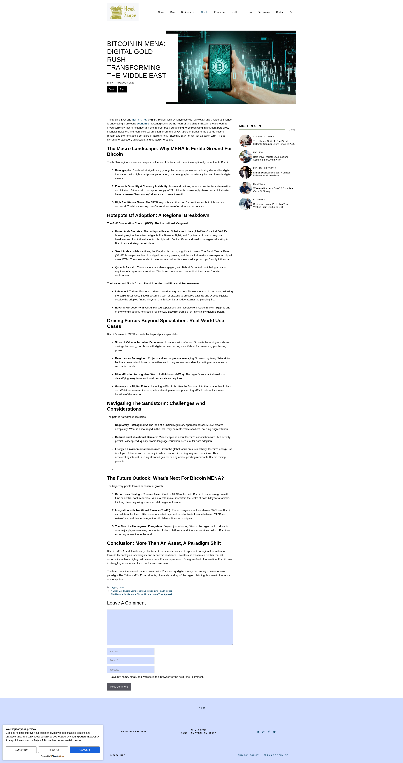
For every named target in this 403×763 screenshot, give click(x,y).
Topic (122, 89)
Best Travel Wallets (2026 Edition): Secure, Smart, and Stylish (270, 158)
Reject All (53, 749)
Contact (280, 12)
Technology (264, 12)
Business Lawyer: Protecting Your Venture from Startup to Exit (270, 205)
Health (234, 12)
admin (110, 82)
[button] (291, 12)
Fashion (258, 152)
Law (250, 12)
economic (143, 123)
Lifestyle (270, 168)
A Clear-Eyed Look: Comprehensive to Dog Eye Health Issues (141, 591)
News (161, 12)
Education (219, 12)
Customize (21, 749)
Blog (172, 12)
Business (186, 12)
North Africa (139, 119)
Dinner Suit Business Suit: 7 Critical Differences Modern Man (271, 174)
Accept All (85, 749)
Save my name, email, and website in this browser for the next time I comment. (157, 676)
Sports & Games (263, 137)
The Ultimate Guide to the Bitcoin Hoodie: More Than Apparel (141, 594)
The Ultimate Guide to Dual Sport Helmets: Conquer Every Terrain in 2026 (274, 142)
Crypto (204, 12)
